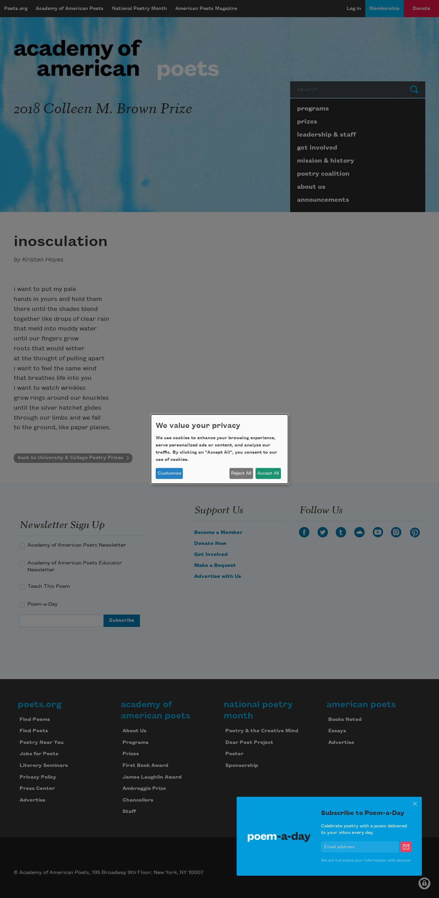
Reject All (241, 473)
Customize (169, 473)
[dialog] (219, 448)
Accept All (268, 473)
